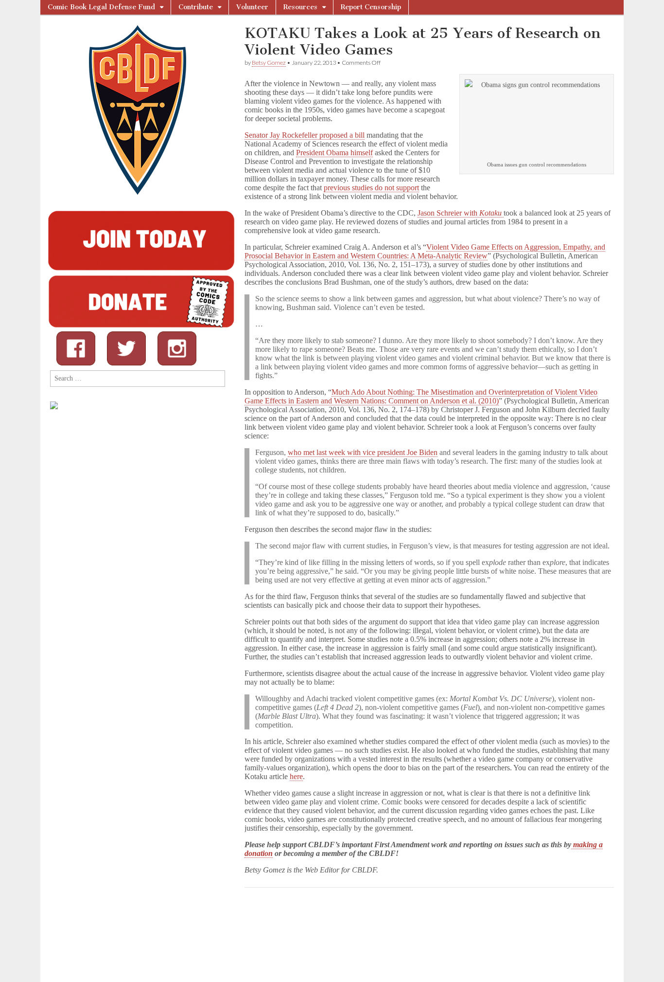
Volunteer (252, 7)
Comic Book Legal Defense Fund (101, 7)
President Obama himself (334, 152)
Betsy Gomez (269, 62)
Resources (300, 7)
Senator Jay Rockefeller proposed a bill (305, 135)
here (296, 776)
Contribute (195, 7)
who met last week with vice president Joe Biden (362, 452)
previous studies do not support (371, 187)
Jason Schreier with (460, 213)
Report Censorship (371, 7)
